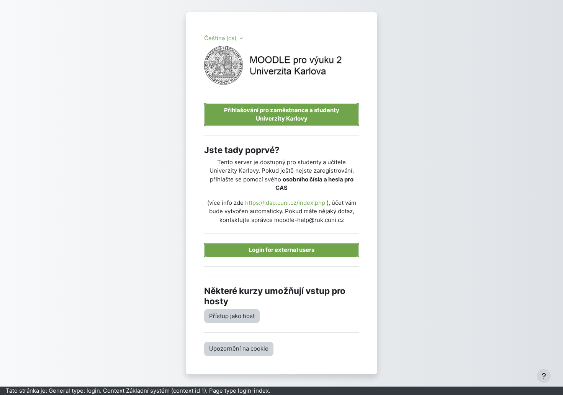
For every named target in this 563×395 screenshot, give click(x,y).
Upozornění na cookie (238, 348)
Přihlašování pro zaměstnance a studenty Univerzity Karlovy (281, 114)
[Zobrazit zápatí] (544, 376)
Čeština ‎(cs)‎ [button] (221, 38)
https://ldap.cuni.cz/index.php (285, 202)
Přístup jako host (232, 316)
